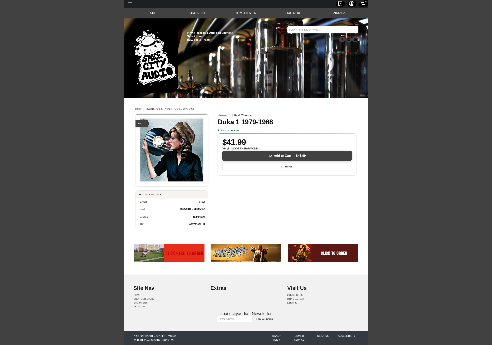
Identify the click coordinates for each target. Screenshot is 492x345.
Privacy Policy (276, 338)
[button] (199, 13)
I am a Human (264, 319)
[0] (363, 5)
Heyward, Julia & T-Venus (158, 109)
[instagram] (348, 39)
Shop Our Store (144, 299)
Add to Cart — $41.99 (290, 155)
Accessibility (346, 336)
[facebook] (342, 39)
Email (293, 302)
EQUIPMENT (292, 13)
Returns (323, 336)
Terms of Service (299, 338)
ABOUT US (339, 13)
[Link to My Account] (352, 4)
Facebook (296, 295)
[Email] (355, 39)
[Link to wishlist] (340, 4)
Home (138, 109)
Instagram (297, 299)
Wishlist (289, 166)
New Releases (246, 13)
